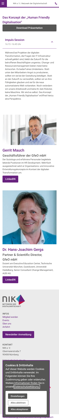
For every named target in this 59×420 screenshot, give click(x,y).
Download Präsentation (29, 27)
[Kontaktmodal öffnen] (55, 4)
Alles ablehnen (18, 402)
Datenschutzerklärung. (26, 386)
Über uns (7, 323)
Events (6, 320)
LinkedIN (10, 178)
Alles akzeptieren (19, 409)
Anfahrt (6, 327)
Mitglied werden (10, 317)
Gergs (38, 249)
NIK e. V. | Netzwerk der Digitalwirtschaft (30, 3)
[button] (3, 3)
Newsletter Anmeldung (18, 334)
